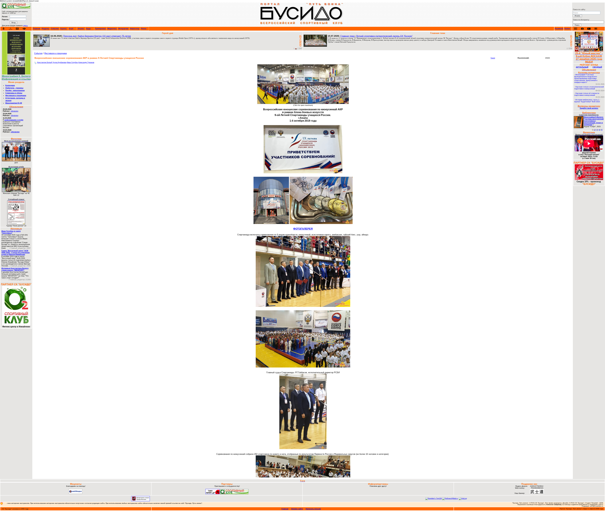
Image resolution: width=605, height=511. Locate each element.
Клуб (71, 29)
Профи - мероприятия (15, 90)
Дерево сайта (297, 509)
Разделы (45, 29)
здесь (25, 25)
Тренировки (100, 29)
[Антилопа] (75, 493)
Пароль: (5, 19)
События (55, 29)
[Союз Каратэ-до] (212, 493)
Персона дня (70, 36)
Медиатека (112, 29)
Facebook (559, 29)
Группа (63, 29)
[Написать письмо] (17, 29)
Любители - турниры (14, 88)
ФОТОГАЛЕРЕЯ (303, 228)
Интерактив (123, 29)
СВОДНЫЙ (597, 67)
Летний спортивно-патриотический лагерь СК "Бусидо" (384, 36)
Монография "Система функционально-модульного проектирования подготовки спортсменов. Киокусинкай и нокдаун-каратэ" (585, 78)
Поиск (143, 29)
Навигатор (134, 29)
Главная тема (347, 36)
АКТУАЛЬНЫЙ (582, 67)
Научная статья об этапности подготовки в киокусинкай (586, 94)
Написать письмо (313, 509)
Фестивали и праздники (15, 95)
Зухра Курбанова (59, 62)
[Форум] (24, 29)
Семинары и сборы (13, 93)
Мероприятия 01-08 (13, 103)
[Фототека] (582, 28)
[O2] (16, 8)
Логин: (5, 16)
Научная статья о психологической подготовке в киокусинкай (589, 88)
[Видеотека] (589, 28)
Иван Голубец (72, 62)
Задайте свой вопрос (589, 108)
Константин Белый (44, 62)
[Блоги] (576, 28)
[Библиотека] (595, 28)
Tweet (492, 58)
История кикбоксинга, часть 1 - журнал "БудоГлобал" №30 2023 (587, 101)
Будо (88, 29)
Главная (36, 29)
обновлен (14, 111)
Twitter (567, 29)
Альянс (81, 29)
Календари (10, 85)
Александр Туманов (86, 62)
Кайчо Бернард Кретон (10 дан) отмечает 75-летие (104, 36)
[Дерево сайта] (10, 29)
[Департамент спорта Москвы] (140, 501)
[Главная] (3, 29)
